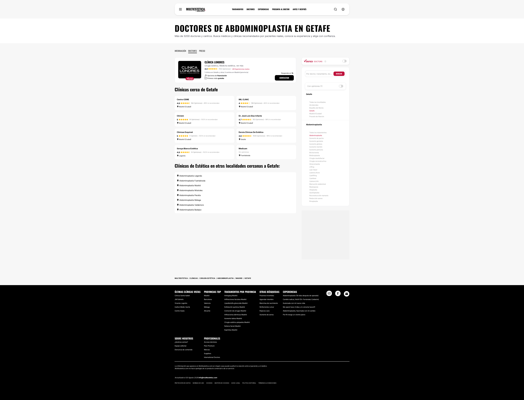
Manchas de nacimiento (269, 303)
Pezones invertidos (267, 296)
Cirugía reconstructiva (317, 161)
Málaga (207, 307)
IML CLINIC (244, 99)
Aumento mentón (315, 147)
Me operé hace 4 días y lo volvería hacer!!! (299, 307)
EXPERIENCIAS (263, 9)
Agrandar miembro (266, 299)
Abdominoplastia (315, 135)
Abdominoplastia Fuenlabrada (192, 180)
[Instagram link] (329, 294)
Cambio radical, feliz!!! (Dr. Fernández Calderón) (301, 299)
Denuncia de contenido (183, 350)
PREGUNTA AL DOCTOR (280, 9)
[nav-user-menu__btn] (343, 9)
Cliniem (180, 116)
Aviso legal (235, 383)
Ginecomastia (314, 164)
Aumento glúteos (315, 144)
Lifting (311, 167)
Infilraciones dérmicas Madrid (235, 315)
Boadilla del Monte (316, 108)
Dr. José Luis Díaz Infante (250, 116)
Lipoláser (312, 178)
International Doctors (212, 357)
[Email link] (346, 294)
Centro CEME (183, 99)
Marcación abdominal (317, 184)
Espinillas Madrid (230, 330)
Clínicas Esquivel (185, 132)
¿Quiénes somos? (181, 342)
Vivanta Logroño (181, 303)
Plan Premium (209, 346)
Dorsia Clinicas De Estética (251, 132)
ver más (239, 65)
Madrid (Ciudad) (315, 114)
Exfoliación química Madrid (234, 307)
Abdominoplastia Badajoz (190, 210)
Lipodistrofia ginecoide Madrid (235, 303)
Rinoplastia (313, 201)
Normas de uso (198, 383)
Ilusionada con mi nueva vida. (294, 303)
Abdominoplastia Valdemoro (191, 205)
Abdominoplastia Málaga (190, 200)
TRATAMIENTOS (237, 9)
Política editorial (249, 383)
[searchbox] (320, 73)
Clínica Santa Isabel (182, 296)
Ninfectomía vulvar (267, 307)
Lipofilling (313, 175)
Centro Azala (179, 311)
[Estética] (196, 10)
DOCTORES (251, 9)
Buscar (339, 74)
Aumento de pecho (316, 138)
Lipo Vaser (313, 170)
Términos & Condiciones (267, 383)
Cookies (209, 383)
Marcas (207, 350)
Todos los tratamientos (318, 133)
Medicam (243, 148)
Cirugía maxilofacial (316, 158)
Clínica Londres (214, 62)
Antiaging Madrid (230, 296)
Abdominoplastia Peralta (190, 195)
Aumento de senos (267, 315)
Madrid (206, 296)
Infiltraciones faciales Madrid (235, 299)
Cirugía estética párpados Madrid (237, 322)
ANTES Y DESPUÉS (299, 9)
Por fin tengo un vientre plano (294, 315)
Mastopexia (313, 187)
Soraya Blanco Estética (187, 148)
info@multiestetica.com (207, 378)
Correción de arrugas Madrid (235, 311)
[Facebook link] (338, 294)
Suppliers (207, 353)
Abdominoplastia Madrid (190, 185)
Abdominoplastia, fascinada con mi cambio (299, 311)
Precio (202, 50)
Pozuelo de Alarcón (316, 116)
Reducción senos (315, 198)
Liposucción (314, 181)
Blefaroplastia (314, 155)
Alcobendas (313, 105)
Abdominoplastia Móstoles (191, 190)
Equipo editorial (180, 346)
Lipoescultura (314, 173)
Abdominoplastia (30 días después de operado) (300, 296)
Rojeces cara (265, 311)
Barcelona (208, 299)
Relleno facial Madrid (232, 326)
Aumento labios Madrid (233, 318)
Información (180, 50)
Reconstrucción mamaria (318, 195)
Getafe (312, 111)
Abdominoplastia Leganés (190, 176)
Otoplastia (313, 190)
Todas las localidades (317, 102)
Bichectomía (314, 153)
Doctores (192, 50)
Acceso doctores (210, 342)
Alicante (207, 311)
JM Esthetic (179, 299)
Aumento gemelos (316, 141)
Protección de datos (182, 383)
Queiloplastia (314, 193)
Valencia (207, 303)
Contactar (284, 77)
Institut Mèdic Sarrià (182, 307)
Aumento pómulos (316, 150)
